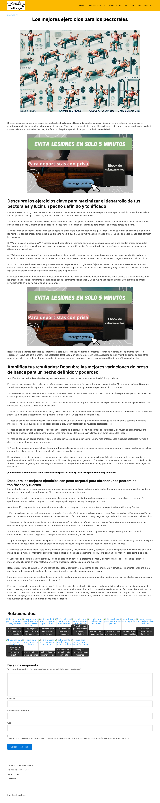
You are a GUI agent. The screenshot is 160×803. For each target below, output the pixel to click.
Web (9, 723)
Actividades (143, 5)
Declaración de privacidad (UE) (21, 765)
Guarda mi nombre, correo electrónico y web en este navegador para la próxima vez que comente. (69, 738)
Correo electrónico (18, 711)
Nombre (11, 698)
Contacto (12, 779)
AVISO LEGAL (13, 774)
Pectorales (12, 15)
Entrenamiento (95, 5)
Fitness (128, 5)
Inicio (81, 5)
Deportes (113, 5)
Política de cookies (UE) (18, 770)
